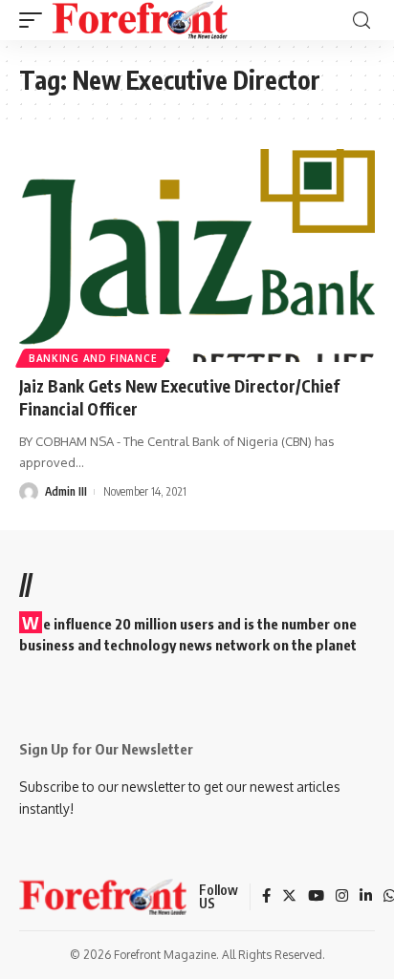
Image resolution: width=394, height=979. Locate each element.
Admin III (66, 491)
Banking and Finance (93, 358)
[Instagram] (342, 896)
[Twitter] (289, 896)
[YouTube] (316, 896)
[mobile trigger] (35, 20)
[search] (361, 20)
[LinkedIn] (366, 896)
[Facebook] (266, 896)
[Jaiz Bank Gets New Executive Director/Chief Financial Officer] (197, 255)
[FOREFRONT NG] (140, 20)
